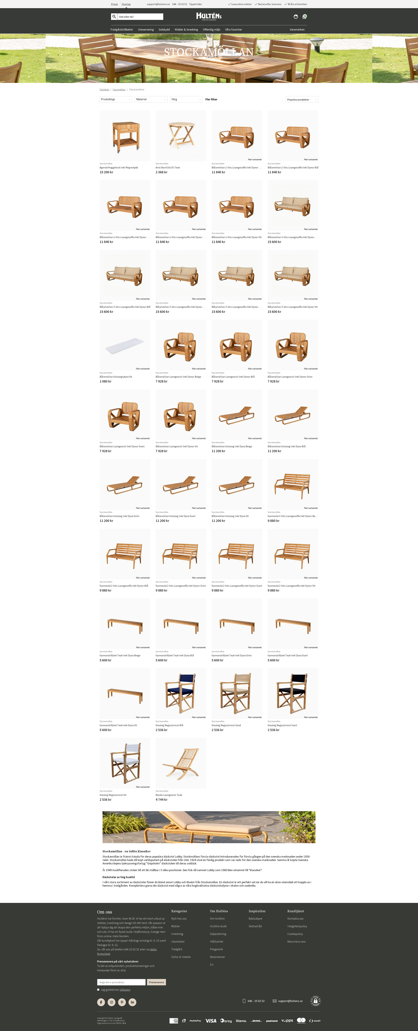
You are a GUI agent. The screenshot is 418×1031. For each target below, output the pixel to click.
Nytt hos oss (179, 918)
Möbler (175, 926)
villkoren (125, 990)
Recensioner (217, 957)
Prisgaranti (216, 949)
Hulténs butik (218, 926)
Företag (126, 4)
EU (212, 964)
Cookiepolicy (295, 934)
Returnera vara (296, 941)
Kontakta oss (295, 918)
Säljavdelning (218, 934)
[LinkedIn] (132, 1002)
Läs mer (209, 78)
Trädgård (176, 949)
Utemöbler (178, 941)
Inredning (177, 934)
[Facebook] (101, 1002)
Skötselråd (255, 926)
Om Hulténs (217, 918)
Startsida (104, 89)
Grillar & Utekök (181, 957)
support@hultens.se (290, 1001)
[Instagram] (111, 1002)
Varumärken (119, 89)
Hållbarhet (216, 941)
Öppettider (195, 4)
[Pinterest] (122, 1002)
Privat (114, 4)
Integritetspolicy (297, 926)
